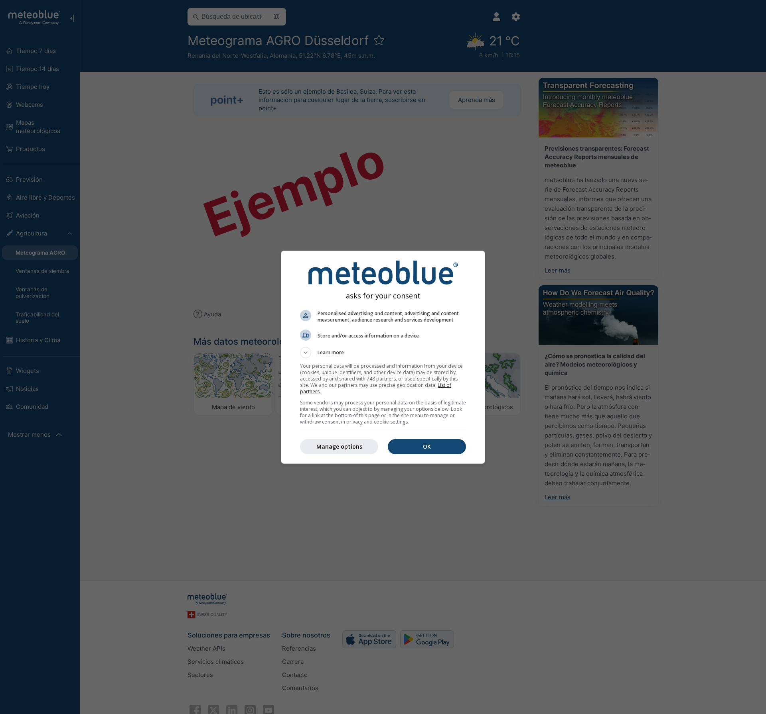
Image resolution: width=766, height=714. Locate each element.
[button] (383, 352)
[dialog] (383, 357)
